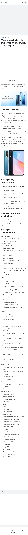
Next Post (23, 492)
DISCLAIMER (14, 532)
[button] (2, 2)
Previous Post (5, 492)
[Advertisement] (14, 20)
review (7, 37)
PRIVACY (21, 530)
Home (2, 37)
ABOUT (7, 530)
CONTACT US (13, 530)
